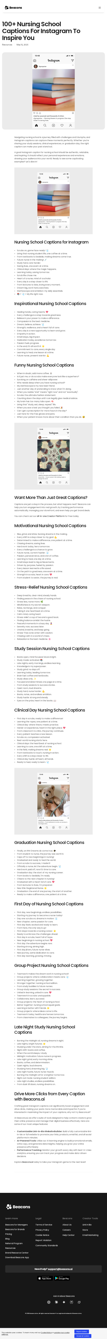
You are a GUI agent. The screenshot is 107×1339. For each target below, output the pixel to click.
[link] (13, 7)
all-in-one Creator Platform (50, 516)
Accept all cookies (82, 1336)
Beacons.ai (27, 1162)
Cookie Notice (46, 1332)
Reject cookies (81, 1332)
